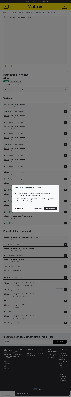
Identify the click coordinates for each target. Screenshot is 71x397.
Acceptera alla (50, 208)
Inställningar (37, 208)
